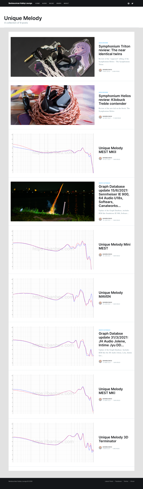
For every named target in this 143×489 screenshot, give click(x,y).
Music (51, 3)
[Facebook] (128, 3)
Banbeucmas (107, 69)
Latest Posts (109, 481)
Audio (44, 3)
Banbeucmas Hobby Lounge (20, 3)
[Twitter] (132, 3)
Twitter (126, 481)
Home (37, 3)
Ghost (132, 481)
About (66, 3)
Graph (58, 3)
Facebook (118, 481)
